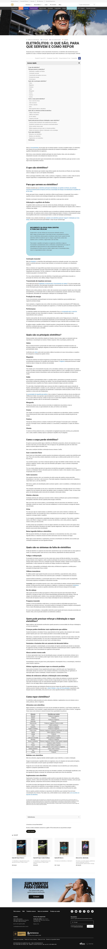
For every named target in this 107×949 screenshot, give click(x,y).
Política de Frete (41, 939)
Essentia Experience (50, 1)
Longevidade (58, 8)
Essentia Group (14, 1)
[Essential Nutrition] (12, 4)
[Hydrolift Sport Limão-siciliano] (42, 847)
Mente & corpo (42, 8)
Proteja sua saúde (55, 911)
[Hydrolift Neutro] (64, 847)
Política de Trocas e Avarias (31, 939)
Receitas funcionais (90, 8)
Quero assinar (31, 831)
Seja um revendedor (43, 911)
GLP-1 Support (81, 8)
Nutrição (26, 8)
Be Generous (40, 1)
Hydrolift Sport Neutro (18, 858)
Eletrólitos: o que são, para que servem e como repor (52, 45)
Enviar (90, 926)
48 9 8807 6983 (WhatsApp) (19, 921)
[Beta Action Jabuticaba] (85, 847)
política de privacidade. (78, 926)
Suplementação (33, 8)
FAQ (23, 911)
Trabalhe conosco (31, 911)
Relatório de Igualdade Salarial (53, 939)
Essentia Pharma (24, 1)
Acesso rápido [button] (31, 63)
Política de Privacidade (18, 939)
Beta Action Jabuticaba (82, 858)
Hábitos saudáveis (72, 8)
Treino (21, 8)
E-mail (75, 922)
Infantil (64, 8)
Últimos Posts (14, 8)
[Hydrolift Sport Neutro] (21, 847)
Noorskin (32, 1)
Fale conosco (16, 911)
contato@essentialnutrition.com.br (20, 926)
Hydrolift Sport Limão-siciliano (41, 858)
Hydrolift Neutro (59, 858)
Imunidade (50, 8)
